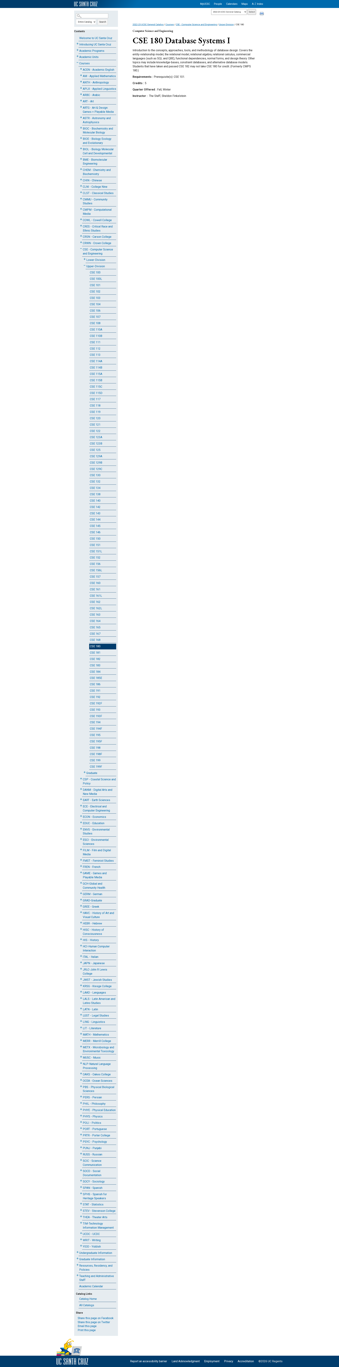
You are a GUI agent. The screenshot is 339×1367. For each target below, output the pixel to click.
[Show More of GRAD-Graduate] (81, 900)
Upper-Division (95, 266)
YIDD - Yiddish (92, 1246)
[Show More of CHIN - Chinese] (81, 180)
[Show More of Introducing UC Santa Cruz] (77, 44)
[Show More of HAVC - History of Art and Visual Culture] (81, 912)
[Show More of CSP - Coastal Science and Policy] (81, 779)
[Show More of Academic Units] (77, 56)
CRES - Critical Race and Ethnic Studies (98, 228)
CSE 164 (95, 621)
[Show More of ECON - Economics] (81, 816)
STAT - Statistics (93, 1204)
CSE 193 (95, 709)
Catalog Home (88, 1299)
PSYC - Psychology (95, 1141)
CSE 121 (95, 424)
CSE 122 (95, 431)
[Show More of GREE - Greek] (81, 906)
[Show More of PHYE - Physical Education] (81, 1109)
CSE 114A (96, 361)
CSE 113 (95, 355)
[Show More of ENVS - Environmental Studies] (81, 829)
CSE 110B (96, 336)
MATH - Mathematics (96, 1034)
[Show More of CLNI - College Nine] (81, 186)
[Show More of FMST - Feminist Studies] (81, 860)
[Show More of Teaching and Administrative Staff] (77, 1275)
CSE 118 (95, 405)
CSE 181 (95, 652)
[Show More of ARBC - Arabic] (81, 94)
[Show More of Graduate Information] (77, 1258)
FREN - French (91, 867)
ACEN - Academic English (98, 69)
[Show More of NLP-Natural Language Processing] (81, 1063)
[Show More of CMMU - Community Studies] (81, 199)
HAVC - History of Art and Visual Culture (98, 915)
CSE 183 (95, 665)
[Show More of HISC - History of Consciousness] (81, 929)
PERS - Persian (92, 1097)
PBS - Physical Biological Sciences (98, 1089)
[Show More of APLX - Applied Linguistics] (81, 88)
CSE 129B (96, 462)
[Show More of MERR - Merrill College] (81, 1040)
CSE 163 (95, 614)
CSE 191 (95, 690)
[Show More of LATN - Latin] (81, 1008)
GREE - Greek (91, 906)
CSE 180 (95, 646)
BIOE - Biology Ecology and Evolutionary (97, 141)
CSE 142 (95, 507)
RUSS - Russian (92, 1154)
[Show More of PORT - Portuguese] (81, 1128)
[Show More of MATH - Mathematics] (81, 1034)
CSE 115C (96, 386)
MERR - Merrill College (97, 1041)
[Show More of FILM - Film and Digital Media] (81, 849)
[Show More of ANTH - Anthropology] (81, 82)
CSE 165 (95, 627)
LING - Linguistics (94, 1022)
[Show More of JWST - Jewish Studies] (81, 979)
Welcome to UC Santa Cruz (95, 38)
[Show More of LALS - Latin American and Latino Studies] (81, 998)
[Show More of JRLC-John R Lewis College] (81, 969)
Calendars (231, 3)
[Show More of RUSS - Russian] (81, 1154)
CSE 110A (96, 329)
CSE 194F (96, 728)
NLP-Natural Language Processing (97, 1066)
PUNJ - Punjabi (92, 1148)
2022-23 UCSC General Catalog (148, 24)
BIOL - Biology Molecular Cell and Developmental (98, 151)
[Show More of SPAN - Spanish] (81, 1187)
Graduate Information (92, 1259)
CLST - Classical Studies (98, 193)
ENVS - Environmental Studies (96, 831)
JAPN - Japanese (94, 963)
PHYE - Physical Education (99, 1110)
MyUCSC (205, 3)
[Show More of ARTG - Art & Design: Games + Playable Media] (81, 107)
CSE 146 (95, 532)
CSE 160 (95, 583)
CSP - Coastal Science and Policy (99, 781)
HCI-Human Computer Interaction (96, 948)
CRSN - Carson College (97, 236)
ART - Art (88, 101)
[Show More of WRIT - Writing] (81, 1239)
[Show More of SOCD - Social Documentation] (81, 1170)
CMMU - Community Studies (95, 201)
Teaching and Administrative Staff (96, 1278)
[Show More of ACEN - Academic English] (81, 69)
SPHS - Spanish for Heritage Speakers (95, 1196)
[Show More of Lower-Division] (84, 259)
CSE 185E (96, 678)
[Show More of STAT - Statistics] (81, 1204)
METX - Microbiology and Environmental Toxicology (98, 1049)
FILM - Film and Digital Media (97, 852)
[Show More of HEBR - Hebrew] (81, 923)
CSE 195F (96, 741)
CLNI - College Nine (95, 186)
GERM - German (92, 894)
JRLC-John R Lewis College (95, 971)
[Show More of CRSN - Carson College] (81, 236)
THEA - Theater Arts (95, 1217)
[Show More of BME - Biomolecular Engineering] (81, 159)
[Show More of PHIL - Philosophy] (81, 1103)
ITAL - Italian (90, 957)
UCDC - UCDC (91, 1234)
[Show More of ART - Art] (81, 101)
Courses (84, 63)
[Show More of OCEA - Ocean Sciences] (81, 1080)
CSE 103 (95, 298)
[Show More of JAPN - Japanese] (81, 962)
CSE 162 (95, 602)
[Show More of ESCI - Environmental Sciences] (81, 839)
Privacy (228, 1361)
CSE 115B (96, 380)
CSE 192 (95, 697)
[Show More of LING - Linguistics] (81, 1021)
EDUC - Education (93, 823)
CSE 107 (95, 317)
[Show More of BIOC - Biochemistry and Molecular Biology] (81, 128)
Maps (245, 3)
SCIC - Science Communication (92, 1163)
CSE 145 (95, 526)
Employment (211, 1361)
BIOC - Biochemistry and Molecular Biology (98, 130)
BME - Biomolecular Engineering (95, 161)
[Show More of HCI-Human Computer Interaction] (81, 946)
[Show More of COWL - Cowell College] (81, 219)
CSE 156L (96, 570)
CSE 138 (95, 494)
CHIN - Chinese (92, 180)
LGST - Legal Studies (96, 1015)
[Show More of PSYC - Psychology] (81, 1141)
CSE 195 (95, 735)
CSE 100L (96, 279)
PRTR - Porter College (96, 1135)
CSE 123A (96, 437)
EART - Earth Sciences (96, 800)
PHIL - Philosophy (94, 1103)
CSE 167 (95, 633)
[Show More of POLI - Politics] (81, 1122)
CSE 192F (96, 703)
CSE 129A (96, 456)
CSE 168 (95, 640)
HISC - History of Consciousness (93, 932)
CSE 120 (95, 418)
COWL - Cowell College (97, 220)
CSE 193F (96, 716)
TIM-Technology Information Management (98, 1225)
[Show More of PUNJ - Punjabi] (81, 1147)
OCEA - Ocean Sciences (97, 1080)
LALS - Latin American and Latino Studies (99, 1001)
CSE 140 (95, 500)
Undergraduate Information (95, 1253)
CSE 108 (95, 323)
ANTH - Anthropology (96, 82)
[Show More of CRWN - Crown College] (81, 242)
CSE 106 (95, 310)
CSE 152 (95, 557)
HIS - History (91, 940)
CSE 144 (95, 519)
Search (102, 22)
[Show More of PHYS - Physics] (81, 1116)
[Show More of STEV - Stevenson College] (81, 1210)
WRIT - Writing (92, 1240)
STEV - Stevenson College (99, 1211)
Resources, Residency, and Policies (95, 1267)
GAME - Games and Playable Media (95, 875)
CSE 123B (96, 443)
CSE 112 (95, 348)
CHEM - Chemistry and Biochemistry (97, 172)
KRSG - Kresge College (97, 986)
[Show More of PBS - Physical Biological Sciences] (81, 1086)
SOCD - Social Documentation (92, 1173)
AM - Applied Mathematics (99, 76)
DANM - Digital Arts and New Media (97, 792)
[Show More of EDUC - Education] (81, 822)
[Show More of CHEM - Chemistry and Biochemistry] (81, 169)
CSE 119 (95, 412)
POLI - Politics (92, 1122)
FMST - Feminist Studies (98, 860)
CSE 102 (95, 291)
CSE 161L (96, 595)
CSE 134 (95, 488)
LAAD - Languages (94, 992)
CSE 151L (96, 551)
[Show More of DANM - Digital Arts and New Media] (81, 789)
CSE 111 (95, 342)
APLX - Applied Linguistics (99, 88)
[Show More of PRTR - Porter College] (81, 1135)
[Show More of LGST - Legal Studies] (81, 1015)
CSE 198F (96, 754)
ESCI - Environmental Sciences (96, 842)
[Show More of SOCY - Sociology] (81, 1181)
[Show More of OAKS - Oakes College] (81, 1074)
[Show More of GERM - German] (81, 893)
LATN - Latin (90, 1009)
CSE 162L (96, 608)
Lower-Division (95, 260)
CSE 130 (95, 475)
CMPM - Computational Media (97, 211)
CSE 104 (95, 304)
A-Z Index (257, 3)
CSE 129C (96, 469)
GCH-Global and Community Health (94, 885)
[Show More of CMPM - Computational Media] (81, 209)
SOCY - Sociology (94, 1181)
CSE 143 (95, 513)
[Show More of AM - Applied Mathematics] (81, 75)
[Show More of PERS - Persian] (81, 1097)
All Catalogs (86, 1305)
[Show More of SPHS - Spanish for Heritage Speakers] (81, 1193)
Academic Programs (91, 50)
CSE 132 (95, 481)
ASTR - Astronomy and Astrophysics (97, 120)
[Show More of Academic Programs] (77, 50)
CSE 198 (95, 747)
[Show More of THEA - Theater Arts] (81, 1216)
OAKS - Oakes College (97, 1074)
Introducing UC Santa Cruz (95, 44)
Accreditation (246, 1361)
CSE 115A (96, 374)
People (218, 3)
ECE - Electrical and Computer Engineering (96, 808)
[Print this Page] (262, 14)
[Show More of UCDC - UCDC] (81, 1233)
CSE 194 (95, 722)
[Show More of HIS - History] (81, 939)
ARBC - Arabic (91, 95)
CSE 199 (95, 760)
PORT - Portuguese (95, 1129)
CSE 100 (95, 272)
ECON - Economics (94, 817)
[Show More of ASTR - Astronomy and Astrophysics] (81, 117)
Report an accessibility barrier (148, 1361)
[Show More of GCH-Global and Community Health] (81, 883)
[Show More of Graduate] (84, 772)
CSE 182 (95, 659)
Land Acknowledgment (186, 1361)
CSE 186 (95, 684)
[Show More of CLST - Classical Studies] (81, 192)
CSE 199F (96, 766)
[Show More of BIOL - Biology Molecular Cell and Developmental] (81, 148)
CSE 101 (95, 285)
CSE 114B (96, 367)
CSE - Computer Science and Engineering (98, 251)
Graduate (91, 773)
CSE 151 (95, 545)
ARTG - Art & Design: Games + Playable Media (98, 109)
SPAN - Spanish (92, 1188)
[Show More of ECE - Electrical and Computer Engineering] (81, 806)
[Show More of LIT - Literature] (81, 1027)
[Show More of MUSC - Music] (81, 1057)
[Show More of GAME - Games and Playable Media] (81, 872)
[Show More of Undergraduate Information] (77, 1252)
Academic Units (89, 57)
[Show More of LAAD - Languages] (81, 992)
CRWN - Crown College (97, 243)
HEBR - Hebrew (92, 923)
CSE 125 (95, 450)
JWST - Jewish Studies (97, 980)
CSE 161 (95, 589)
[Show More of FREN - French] (81, 866)
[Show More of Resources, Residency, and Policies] (77, 1265)
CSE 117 (95, 399)
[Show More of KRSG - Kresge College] (81, 985)
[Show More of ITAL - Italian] (81, 956)
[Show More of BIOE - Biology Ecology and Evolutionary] (81, 138)
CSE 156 (95, 564)
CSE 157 (95, 576)
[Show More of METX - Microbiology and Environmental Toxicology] (81, 1046)
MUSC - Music (92, 1057)
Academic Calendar (91, 1286)
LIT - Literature (92, 1028)
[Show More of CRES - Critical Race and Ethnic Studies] (81, 226)
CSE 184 (95, 671)
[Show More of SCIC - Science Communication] (81, 1160)
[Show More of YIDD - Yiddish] (81, 1246)
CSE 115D (96, 393)
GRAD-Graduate (92, 900)
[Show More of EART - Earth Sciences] (81, 799)
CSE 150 (95, 538)
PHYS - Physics (93, 1116)
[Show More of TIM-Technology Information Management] (81, 1223)
